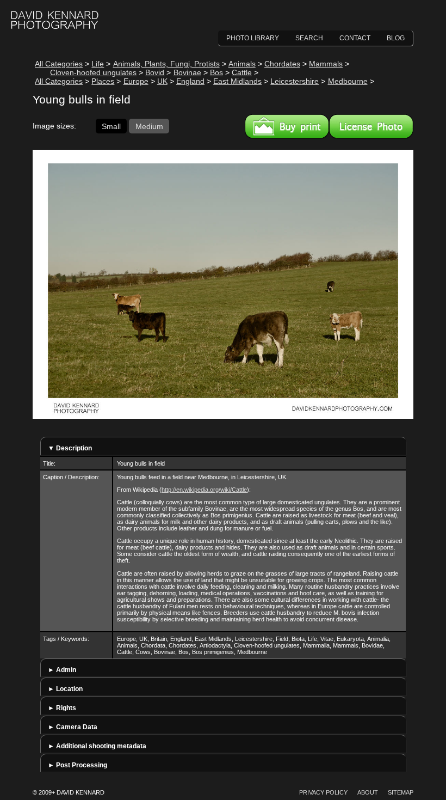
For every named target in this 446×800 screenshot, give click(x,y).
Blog (396, 38)
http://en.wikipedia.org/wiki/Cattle (204, 489)
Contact (354, 38)
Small (111, 125)
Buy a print (287, 126)
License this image (371, 126)
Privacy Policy (323, 792)
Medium (149, 125)
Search (309, 38)
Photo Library (252, 38)
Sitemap (400, 792)
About (367, 792)
